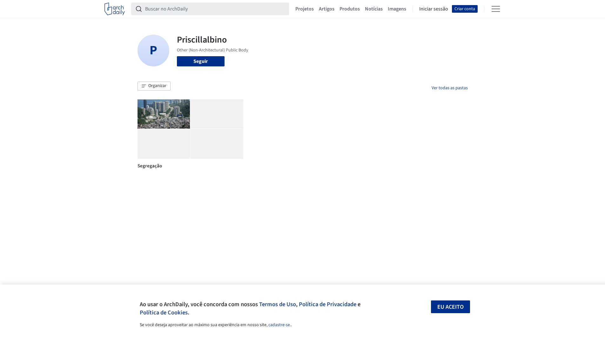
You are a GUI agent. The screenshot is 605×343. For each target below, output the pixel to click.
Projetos (304, 8)
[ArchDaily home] (114, 9)
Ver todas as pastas (450, 88)
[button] (154, 86)
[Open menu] (496, 9)
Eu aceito (450, 307)
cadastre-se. (279, 325)
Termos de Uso (277, 304)
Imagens (397, 8)
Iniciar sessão (433, 8)
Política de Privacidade (327, 304)
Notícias (374, 8)
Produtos (349, 8)
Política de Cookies (164, 312)
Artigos (326, 8)
